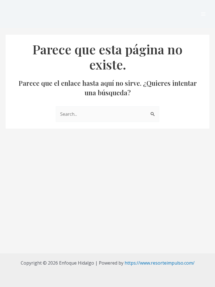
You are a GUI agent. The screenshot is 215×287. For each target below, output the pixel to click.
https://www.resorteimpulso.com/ (160, 263)
